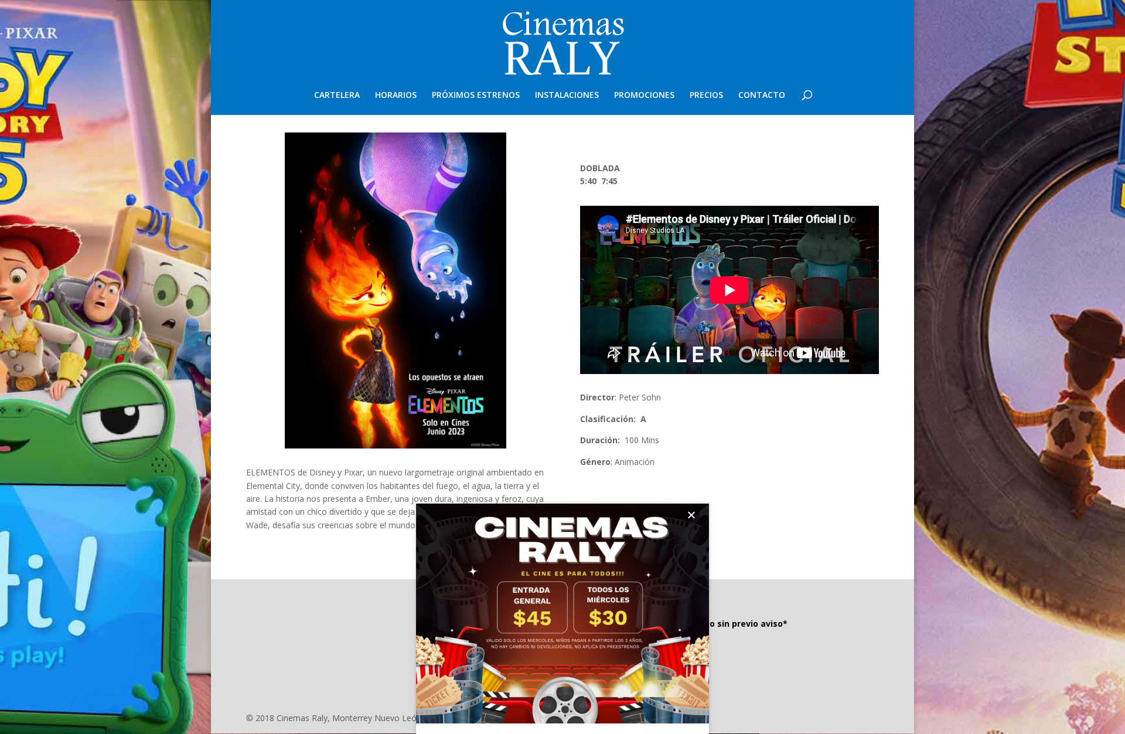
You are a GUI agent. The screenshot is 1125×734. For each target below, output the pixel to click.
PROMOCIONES (644, 95)
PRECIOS (706, 95)
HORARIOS (396, 95)
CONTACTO (761, 95)
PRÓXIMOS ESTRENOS (476, 95)
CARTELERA (337, 95)
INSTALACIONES (567, 95)
